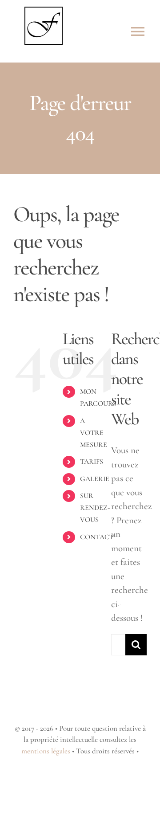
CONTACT (97, 537)
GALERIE (94, 478)
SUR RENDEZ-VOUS (95, 507)
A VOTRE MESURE (93, 432)
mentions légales (45, 751)
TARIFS (91, 461)
